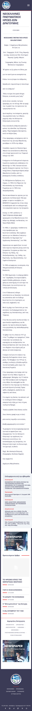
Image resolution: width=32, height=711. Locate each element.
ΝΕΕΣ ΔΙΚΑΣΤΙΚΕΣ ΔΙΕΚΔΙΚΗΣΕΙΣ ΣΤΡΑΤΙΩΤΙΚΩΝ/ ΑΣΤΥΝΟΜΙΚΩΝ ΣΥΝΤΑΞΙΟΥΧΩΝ (15, 503)
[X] (22, 708)
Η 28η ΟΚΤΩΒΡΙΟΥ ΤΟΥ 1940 (13, 611)
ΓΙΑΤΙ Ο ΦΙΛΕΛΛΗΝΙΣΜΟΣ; (12, 590)
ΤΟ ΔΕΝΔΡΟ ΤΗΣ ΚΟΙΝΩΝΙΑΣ (13, 597)
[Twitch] (18, 708)
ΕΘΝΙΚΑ (5, 585)
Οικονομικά (9, 479)
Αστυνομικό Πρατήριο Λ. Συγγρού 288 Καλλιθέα (17, 495)
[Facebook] (5, 708)
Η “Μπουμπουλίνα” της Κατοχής (15, 604)
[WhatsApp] (26, 708)
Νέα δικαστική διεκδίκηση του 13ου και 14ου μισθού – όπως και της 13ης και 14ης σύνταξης (17, 523)
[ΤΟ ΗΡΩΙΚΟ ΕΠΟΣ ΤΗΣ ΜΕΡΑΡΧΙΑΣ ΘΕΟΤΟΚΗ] (16, 567)
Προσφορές (8, 492)
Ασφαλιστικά (9, 509)
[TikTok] (14, 708)
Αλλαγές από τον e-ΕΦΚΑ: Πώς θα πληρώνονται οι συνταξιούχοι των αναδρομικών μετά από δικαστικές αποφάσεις (16, 513)
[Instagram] (9, 708)
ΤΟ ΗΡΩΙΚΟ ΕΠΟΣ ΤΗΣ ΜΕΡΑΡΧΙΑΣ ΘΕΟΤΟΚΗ (12, 580)
